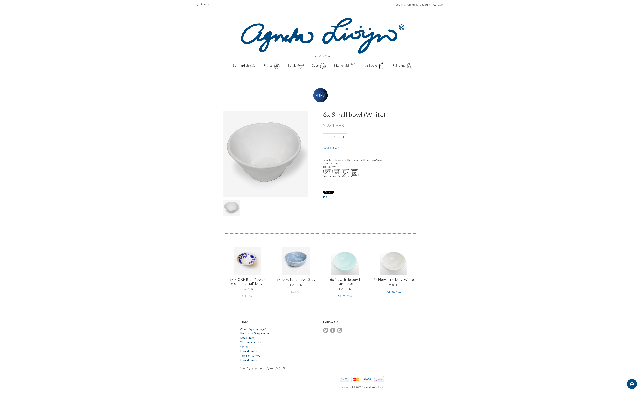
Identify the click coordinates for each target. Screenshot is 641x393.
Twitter (325, 330)
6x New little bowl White (393, 280)
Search (244, 347)
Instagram (339, 330)
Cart (440, 5)
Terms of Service (250, 356)
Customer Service (251, 342)
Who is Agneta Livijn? (253, 329)
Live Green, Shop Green (254, 333)
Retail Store (247, 338)
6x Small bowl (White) (354, 115)
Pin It (326, 197)
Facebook (332, 330)
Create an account (418, 5)
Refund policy (248, 351)
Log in (399, 5)
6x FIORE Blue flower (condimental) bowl (247, 282)
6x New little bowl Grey (296, 280)
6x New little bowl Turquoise (345, 282)
